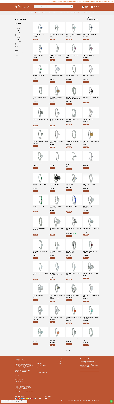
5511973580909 (19, 379)
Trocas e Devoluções (41, 365)
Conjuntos (56, 12)
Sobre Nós (39, 358)
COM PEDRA (24, 17)
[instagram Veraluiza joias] (15, 375)
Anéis (24, 12)
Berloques (30, 12)
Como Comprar (40, 363)
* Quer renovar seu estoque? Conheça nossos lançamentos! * (90, 1)
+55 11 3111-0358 (19, 381)
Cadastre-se (87, 7)
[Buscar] (72, 6)
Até (22, 52)
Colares (49, 12)
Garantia (39, 367)
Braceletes (37, 12)
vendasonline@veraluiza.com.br (22, 384)
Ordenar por (89, 17)
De (15, 52)
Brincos (43, 12)
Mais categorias (93, 12)
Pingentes (73, 12)
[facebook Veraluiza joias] (18, 375)
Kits (68, 12)
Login (86, 6)
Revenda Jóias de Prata (42, 370)
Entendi (17, 401)
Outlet (85, 12)
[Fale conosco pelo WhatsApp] (111, 401)
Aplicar (29, 55)
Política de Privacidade (42, 372)
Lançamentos (18, 12)
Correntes (62, 12)
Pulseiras (80, 12)
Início (16, 17)
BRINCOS (20, 17)
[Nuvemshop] (61, 400)
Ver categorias (62, 358)
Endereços (39, 361)
